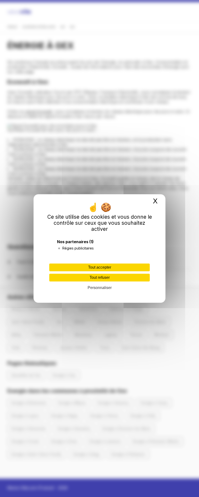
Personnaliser (100, 288)
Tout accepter (99, 267)
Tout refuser (100, 277)
